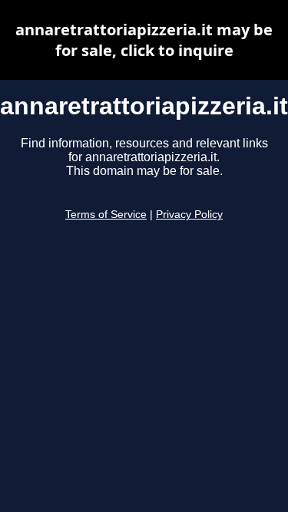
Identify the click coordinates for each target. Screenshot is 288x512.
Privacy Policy (189, 214)
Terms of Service (106, 214)
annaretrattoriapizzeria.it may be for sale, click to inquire (144, 40)
